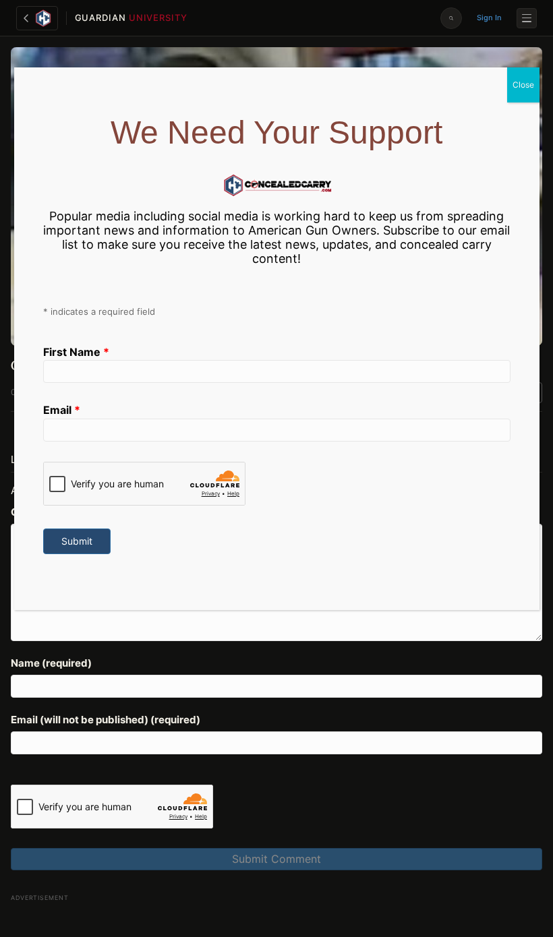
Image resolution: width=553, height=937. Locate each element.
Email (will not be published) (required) (105, 719)
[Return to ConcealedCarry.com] (37, 18)
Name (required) (51, 663)
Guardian (131, 17)
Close (523, 85)
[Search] (451, 18)
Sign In (489, 17)
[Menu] (527, 18)
